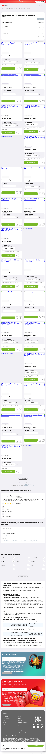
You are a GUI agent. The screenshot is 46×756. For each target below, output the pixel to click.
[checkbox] (14, 666)
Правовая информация (22, 722)
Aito (22, 557)
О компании (19, 720)
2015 (13, 540)
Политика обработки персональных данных (22, 725)
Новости (19, 716)
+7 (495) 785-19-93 (40, 5)
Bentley (7, 565)
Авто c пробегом (6, 718)
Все (11, 19)
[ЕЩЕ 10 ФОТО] (34, 172)
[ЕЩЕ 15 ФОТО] (34, 296)
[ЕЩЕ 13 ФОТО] (34, 79)
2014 (8, 540)
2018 (26, 540)
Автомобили (5, 716)
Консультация (9, 68)
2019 (31, 540)
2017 (22, 540)
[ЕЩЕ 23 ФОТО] (34, 48)
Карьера (19, 718)
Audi (7, 561)
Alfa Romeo (37, 557)
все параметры (7, 36)
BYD (37, 565)
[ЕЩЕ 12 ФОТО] (34, 142)
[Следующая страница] (26, 482)
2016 (17, 540)
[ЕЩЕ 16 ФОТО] (34, 204)
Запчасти (5, 722)
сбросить (40, 36)
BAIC (22, 561)
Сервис (4, 720)
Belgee (37, 561)
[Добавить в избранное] (20, 68)
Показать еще (23, 576)
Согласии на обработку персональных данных (13, 671)
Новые (28, 19)
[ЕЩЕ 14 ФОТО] (11, 48)
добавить (40, 22)
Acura (7, 557)
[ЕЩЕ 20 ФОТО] (34, 265)
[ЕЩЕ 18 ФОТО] (11, 111)
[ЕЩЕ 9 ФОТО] (11, 79)
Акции (4, 724)
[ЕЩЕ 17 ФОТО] (11, 172)
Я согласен (35, 745)
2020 (35, 540)
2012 (4, 540)
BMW (22, 565)
